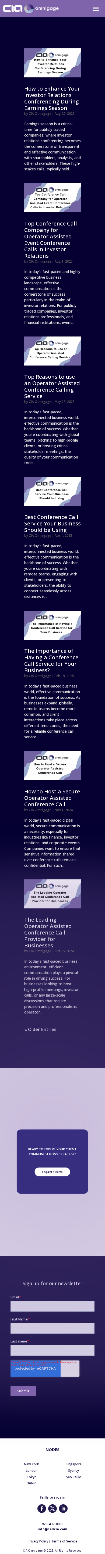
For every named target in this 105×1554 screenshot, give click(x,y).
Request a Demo (52, 1172)
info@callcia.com (52, 1529)
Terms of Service (64, 1541)
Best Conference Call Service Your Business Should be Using (52, 523)
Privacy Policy (38, 1541)
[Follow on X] (52, 1508)
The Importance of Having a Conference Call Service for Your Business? (51, 660)
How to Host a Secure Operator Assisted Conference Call (52, 798)
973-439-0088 (52, 1524)
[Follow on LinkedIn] (63, 1508)
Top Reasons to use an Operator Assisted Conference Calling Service (52, 386)
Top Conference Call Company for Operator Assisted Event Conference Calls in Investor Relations (50, 239)
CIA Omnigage (40, 113)
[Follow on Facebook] (41, 1508)
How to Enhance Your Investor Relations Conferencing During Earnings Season (52, 98)
